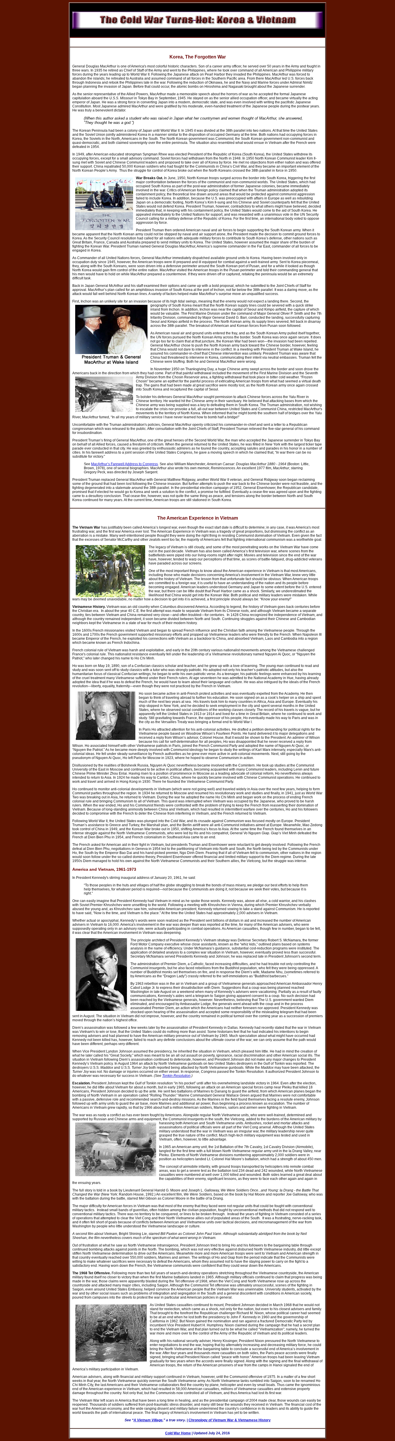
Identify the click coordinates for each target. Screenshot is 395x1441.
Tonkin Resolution (176, 1076)
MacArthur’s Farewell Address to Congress (124, 464)
